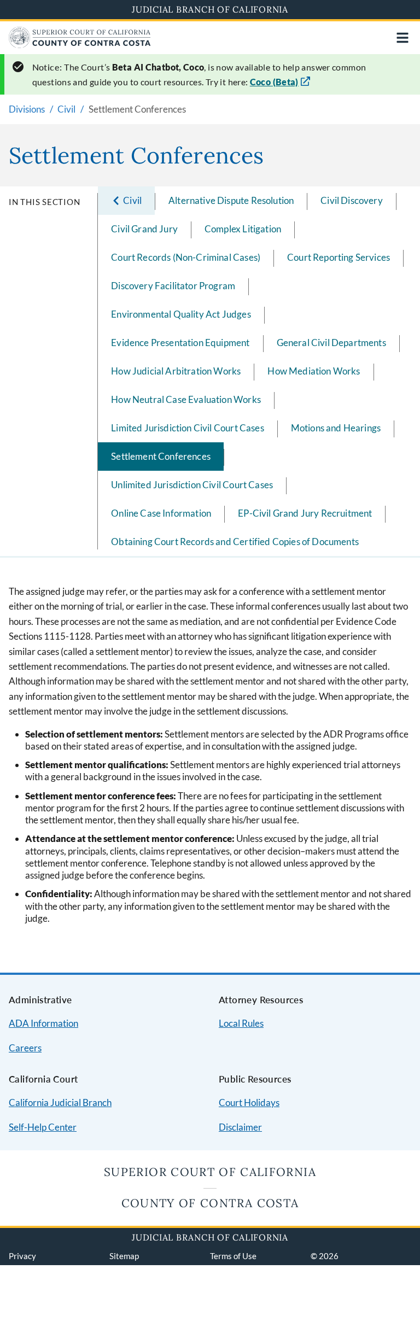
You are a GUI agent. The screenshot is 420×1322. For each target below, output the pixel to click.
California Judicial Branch (60, 1102)
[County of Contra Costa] (80, 44)
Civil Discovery (351, 200)
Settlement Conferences (161, 456)
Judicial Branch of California (210, 9)
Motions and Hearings (336, 428)
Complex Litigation (243, 229)
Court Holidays (249, 1102)
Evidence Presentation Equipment (180, 342)
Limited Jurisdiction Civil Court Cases (187, 428)
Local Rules (241, 1023)
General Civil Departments (331, 342)
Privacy (22, 1256)
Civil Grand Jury (144, 229)
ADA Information (43, 1023)
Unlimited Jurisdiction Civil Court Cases (192, 484)
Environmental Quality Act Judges (180, 314)
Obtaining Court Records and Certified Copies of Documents (235, 541)
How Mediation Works (313, 371)
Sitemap (124, 1256)
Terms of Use (233, 1256)
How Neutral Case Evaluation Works (186, 399)
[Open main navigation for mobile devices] (402, 38)
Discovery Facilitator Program (173, 285)
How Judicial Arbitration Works (176, 371)
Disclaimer (240, 1127)
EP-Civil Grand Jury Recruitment (305, 513)
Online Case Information (161, 513)
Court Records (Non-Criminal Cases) (185, 257)
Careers (25, 1048)
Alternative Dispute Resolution (231, 200)
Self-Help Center (43, 1127)
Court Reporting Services (338, 257)
